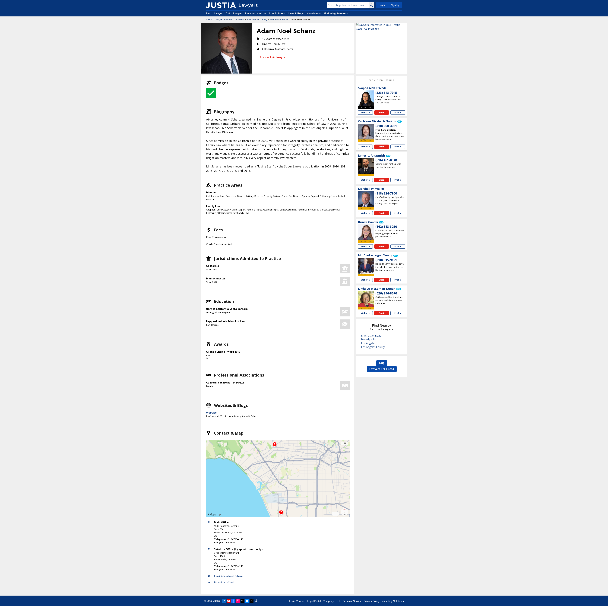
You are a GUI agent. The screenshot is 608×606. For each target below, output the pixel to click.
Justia (209, 19)
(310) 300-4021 (386, 126)
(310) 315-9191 (386, 260)
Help (338, 601)
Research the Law (255, 13)
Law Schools (277, 13)
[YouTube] (229, 601)
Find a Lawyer (214, 13)
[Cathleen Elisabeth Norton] (366, 131)
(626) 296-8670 (386, 293)
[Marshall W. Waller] (366, 199)
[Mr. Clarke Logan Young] (366, 266)
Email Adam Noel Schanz (228, 576)
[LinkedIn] (224, 601)
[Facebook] (233, 601)
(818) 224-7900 (386, 193)
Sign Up (395, 5)
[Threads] (242, 601)
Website (211, 412)
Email (381, 112)
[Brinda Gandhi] (366, 232)
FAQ (381, 363)
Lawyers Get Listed (381, 369)
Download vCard (224, 582)
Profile (397, 112)
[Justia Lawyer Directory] (221, 5)
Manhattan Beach (279, 19)
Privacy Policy (372, 601)
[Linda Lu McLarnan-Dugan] (366, 299)
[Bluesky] (247, 601)
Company (328, 601)
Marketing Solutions (336, 13)
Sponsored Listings (381, 80)
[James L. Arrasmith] (366, 166)
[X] (251, 601)
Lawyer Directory (223, 19)
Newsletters (314, 13)
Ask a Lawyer (234, 13)
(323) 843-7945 (386, 93)
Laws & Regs (296, 13)
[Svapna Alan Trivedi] (366, 98)
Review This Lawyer (272, 57)
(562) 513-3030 (386, 227)
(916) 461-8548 (386, 160)
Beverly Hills (368, 339)
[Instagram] (238, 601)
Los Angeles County (257, 19)
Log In (382, 5)
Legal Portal (314, 601)
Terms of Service (352, 601)
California (239, 19)
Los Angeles (368, 343)
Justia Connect (297, 601)
